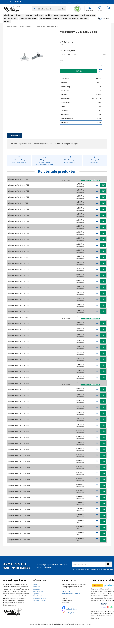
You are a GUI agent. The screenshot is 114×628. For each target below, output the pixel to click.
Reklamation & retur (39, 598)
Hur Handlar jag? (38, 591)
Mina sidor (36, 587)
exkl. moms (106, 18)
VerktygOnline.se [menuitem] (56, 2)
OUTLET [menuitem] (7, 21)
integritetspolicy (107, 569)
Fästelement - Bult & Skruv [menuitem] (13, 15)
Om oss (35, 584)
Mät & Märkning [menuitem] (45, 18)
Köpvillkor (36, 594)
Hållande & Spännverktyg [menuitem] (28, 18)
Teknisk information (39, 600)
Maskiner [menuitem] (48, 15)
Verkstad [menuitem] (28, 15)
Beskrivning (14, 136)
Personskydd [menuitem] (73, 18)
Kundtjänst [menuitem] (86, 2)
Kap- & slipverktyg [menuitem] (10, 18)
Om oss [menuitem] (77, 2)
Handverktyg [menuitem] (38, 15)
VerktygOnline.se (71, 609)
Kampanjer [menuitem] (84, 18)
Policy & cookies (38, 596)
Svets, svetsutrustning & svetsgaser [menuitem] (67, 15)
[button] (99, 8)
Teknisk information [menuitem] (102, 2)
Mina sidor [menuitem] (68, 2)
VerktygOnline (70, 613)
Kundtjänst (36, 589)
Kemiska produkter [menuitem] (60, 18)
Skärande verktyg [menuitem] (88, 15)
